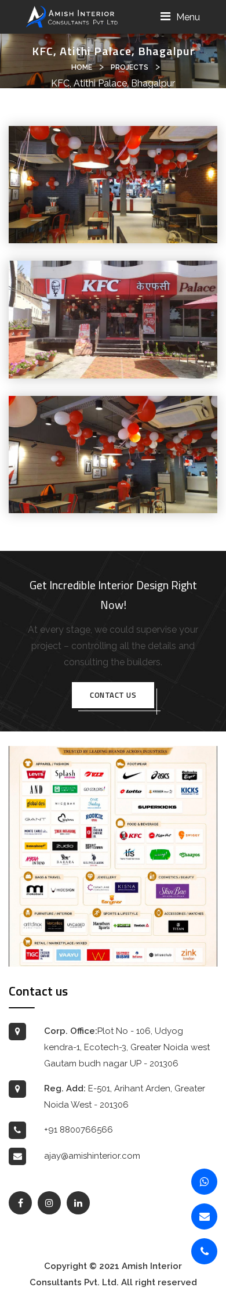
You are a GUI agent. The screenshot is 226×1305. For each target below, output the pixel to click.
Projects (129, 67)
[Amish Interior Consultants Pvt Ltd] (72, 15)
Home (81, 67)
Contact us (113, 695)
